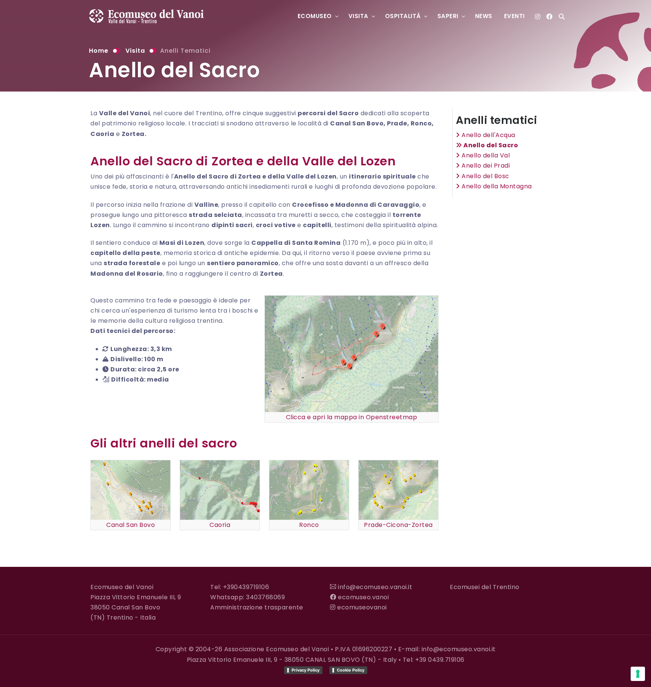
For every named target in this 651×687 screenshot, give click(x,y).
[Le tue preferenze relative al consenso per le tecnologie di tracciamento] (638, 674)
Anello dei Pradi (485, 165)
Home (98, 50)
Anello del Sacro (490, 145)
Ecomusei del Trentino (485, 587)
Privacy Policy (305, 670)
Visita (358, 16)
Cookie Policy (350, 670)
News (483, 16)
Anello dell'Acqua (487, 135)
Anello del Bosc (484, 176)
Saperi (447, 16)
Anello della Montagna (496, 186)
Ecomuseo (315, 16)
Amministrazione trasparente (256, 607)
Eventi (514, 16)
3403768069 (265, 597)
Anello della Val (485, 155)
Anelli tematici (185, 50)
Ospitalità (403, 16)
